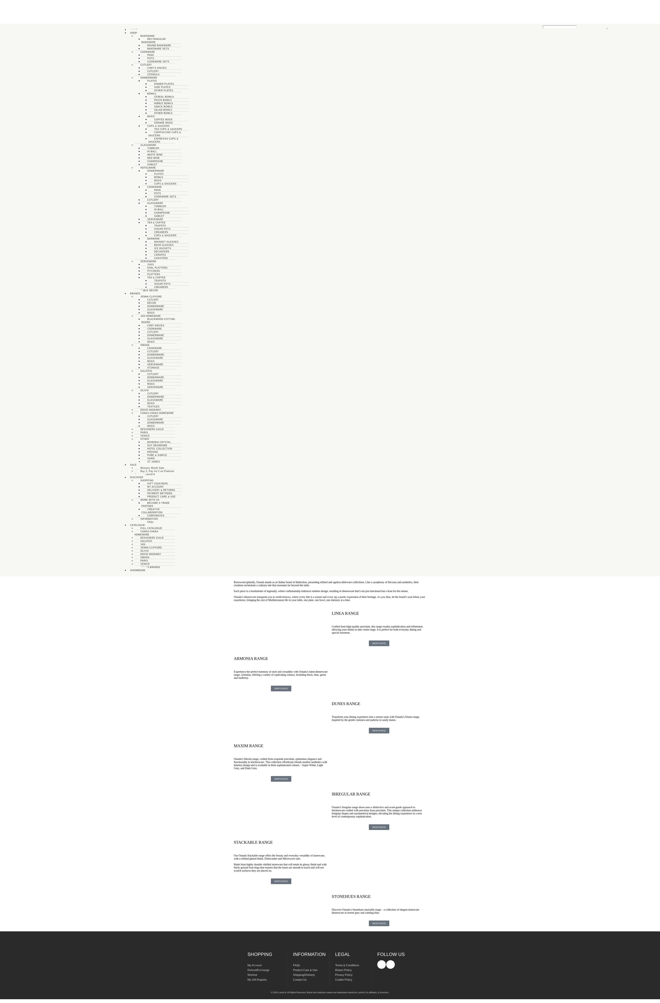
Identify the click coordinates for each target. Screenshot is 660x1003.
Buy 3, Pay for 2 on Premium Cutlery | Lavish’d (154, 473)
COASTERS (161, 258)
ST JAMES (153, 461)
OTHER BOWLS (163, 113)
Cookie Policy (343, 979)
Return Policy (343, 970)
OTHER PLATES (163, 90)
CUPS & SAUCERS (165, 235)
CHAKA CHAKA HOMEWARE (146, 533)
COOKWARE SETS (158, 61)
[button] (334, 32)
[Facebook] (381, 964)
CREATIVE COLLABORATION (151, 511)
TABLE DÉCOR (149, 290)
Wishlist (252, 974)
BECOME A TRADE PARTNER (155, 504)
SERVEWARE (155, 387)
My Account (255, 965)
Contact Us (300, 979)
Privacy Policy (344, 974)
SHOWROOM (137, 570)
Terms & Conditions (347, 965)
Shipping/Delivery (304, 974)
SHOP (133, 33)
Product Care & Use (305, 970)
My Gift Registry (257, 979)
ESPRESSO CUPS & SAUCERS (163, 140)
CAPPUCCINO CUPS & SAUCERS (164, 134)
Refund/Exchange (259, 970)
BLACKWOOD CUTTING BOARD (158, 321)
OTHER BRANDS (150, 567)
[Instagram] (390, 964)
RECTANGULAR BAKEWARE (153, 40)
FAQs (150, 522)
